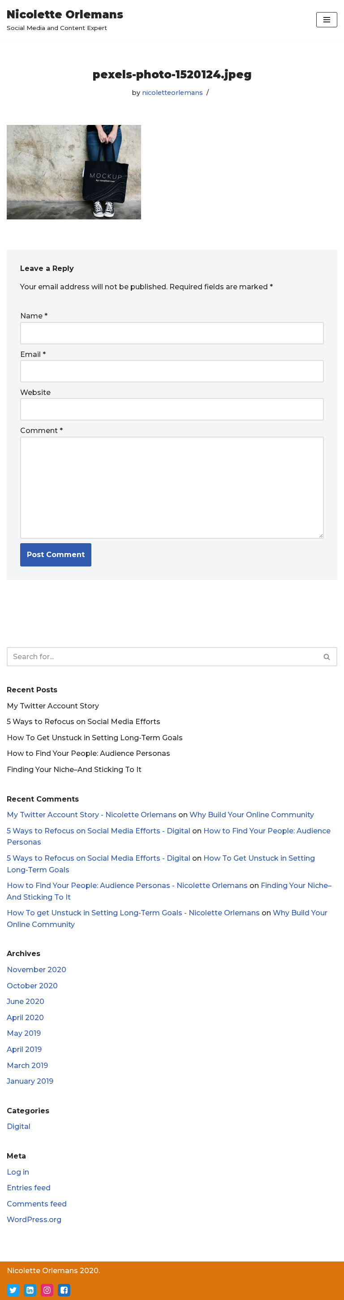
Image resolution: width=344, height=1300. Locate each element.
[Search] (327, 656)
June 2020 (25, 1001)
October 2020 (32, 986)
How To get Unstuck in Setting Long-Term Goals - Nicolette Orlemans (133, 913)
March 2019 (27, 1065)
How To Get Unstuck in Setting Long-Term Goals (95, 738)
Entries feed (29, 1188)
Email (33, 354)
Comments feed (37, 1204)
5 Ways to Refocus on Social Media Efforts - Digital (98, 831)
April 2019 (24, 1049)
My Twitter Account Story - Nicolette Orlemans (91, 815)
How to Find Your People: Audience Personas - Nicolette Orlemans (127, 885)
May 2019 (24, 1033)
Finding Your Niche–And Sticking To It (74, 769)
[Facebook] (64, 1290)
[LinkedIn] (30, 1290)
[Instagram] (47, 1290)
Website (35, 392)
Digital (18, 1126)
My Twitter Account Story (53, 706)
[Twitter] (13, 1290)
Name (33, 316)
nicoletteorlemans (172, 93)
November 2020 (36, 969)
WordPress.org (34, 1219)
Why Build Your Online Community (251, 815)
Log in (18, 1172)
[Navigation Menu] (326, 19)
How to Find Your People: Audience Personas (88, 753)
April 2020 (25, 1017)
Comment (41, 430)
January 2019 (30, 1081)
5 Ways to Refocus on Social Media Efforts (83, 721)
